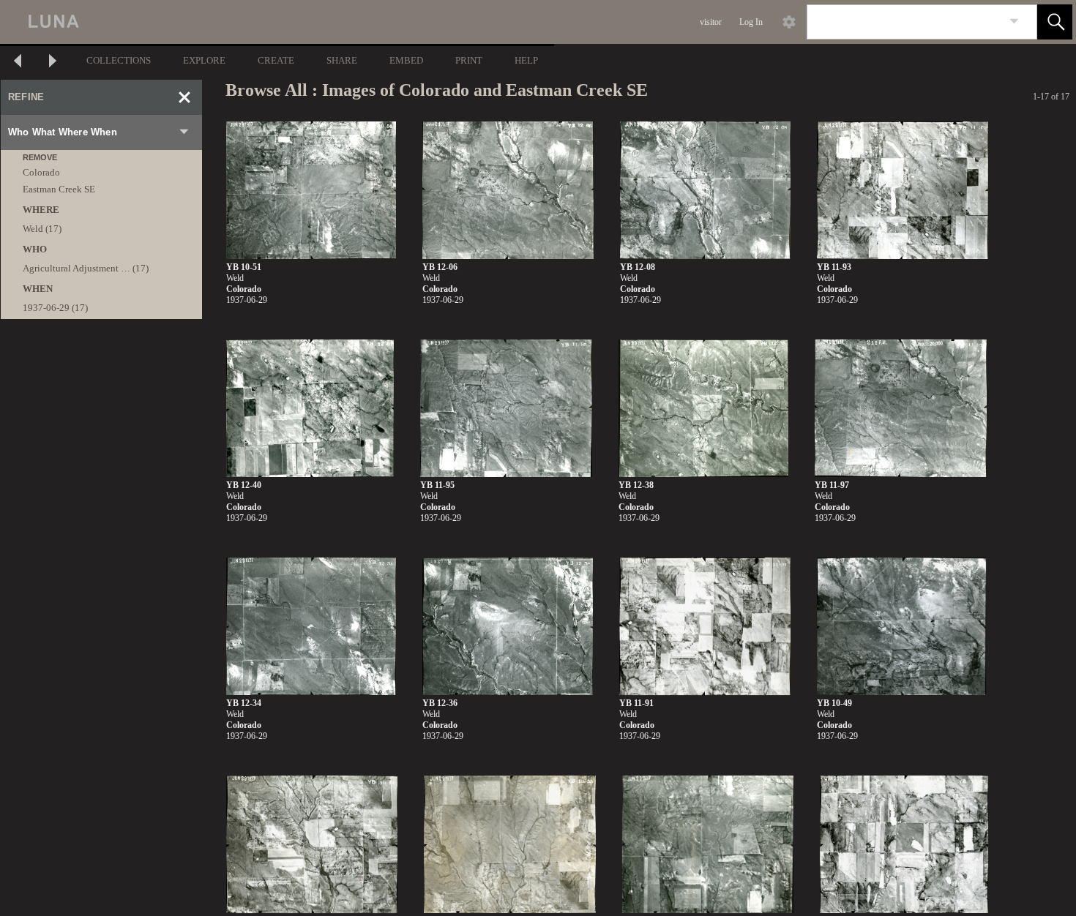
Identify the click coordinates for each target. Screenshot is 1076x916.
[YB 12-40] (310, 408)
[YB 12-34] (311, 626)
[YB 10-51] (311, 190)
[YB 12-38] (704, 408)
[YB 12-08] (705, 190)
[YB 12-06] (508, 190)
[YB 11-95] (505, 408)
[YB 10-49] (901, 626)
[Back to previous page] (17, 62)
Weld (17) (42, 228)
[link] (1014, 21)
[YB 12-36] (507, 626)
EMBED (406, 60)
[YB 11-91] (705, 626)
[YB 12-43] (904, 844)
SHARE (341, 60)
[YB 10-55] (509, 844)
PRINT (468, 60)
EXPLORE (204, 60)
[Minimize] (184, 97)
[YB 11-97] (900, 408)
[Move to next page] (52, 62)
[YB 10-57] (311, 844)
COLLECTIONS (118, 60)
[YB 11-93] (902, 190)
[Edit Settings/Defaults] (789, 22)
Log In (751, 22)
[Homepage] (276, 22)
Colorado (41, 172)
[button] (1054, 22)
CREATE (276, 60)
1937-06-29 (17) (55, 307)
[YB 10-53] (707, 844)
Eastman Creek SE (59, 189)
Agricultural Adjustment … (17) (86, 268)
